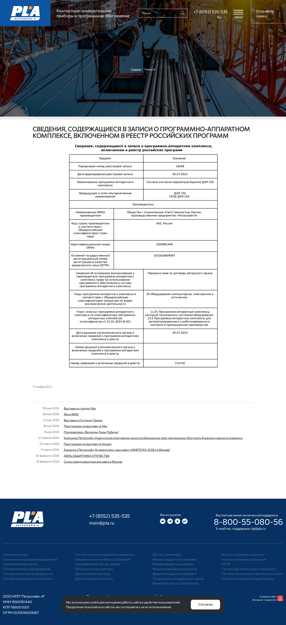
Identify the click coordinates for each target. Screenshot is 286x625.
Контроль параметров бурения (244, 559)
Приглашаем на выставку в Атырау (88, 444)
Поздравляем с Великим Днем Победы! (91, 432)
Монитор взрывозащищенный (175, 569)
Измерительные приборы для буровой (103, 559)
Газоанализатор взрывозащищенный (30, 559)
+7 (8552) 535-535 (210, 11)
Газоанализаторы (16, 554)
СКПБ (226, 564)
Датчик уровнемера (167, 554)
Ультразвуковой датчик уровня (97, 564)
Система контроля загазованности (28, 573)
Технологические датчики (94, 569)
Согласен (205, 604)
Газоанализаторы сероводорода (26, 569)
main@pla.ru (101, 522)
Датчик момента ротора (92, 573)
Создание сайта (268, 596)
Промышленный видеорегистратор (178, 578)
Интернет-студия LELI (264, 599)
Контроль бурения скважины (243, 554)
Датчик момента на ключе (94, 578)
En (226, 17)
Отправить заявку (265, 13)
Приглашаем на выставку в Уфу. (86, 426)
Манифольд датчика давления (174, 559)
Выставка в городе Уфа (80, 408)
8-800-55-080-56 (248, 521)
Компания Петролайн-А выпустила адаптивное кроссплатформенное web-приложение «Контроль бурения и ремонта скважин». (153, 438)
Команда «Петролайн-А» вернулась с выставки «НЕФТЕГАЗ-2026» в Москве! (117, 449)
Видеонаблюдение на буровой (174, 573)
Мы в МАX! (71, 414)
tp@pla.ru (258, 528)
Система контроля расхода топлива (247, 578)
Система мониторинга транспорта (27, 578)
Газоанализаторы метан (20, 564)
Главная (136, 69)
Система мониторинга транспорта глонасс (252, 573)
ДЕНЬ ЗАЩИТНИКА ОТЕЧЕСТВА (87, 455)
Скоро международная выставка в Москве (93, 461)
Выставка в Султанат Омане (83, 420)
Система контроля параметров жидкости (105, 554)
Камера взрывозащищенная (173, 564)
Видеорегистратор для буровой (175, 583)
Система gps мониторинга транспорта (249, 569)
